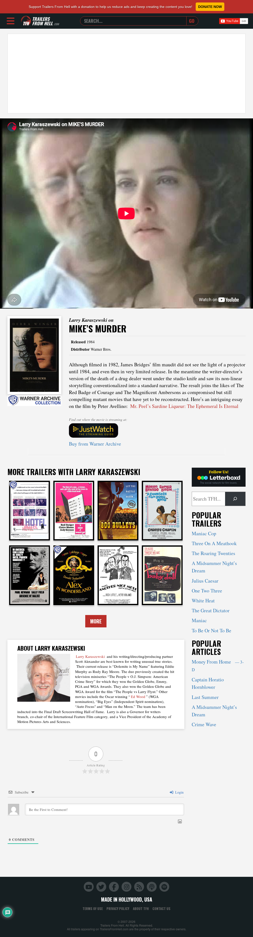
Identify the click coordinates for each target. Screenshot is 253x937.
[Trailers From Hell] (26, 21)
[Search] (235, 499)
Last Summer (205, 697)
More (96, 621)
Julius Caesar (205, 580)
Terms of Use (93, 908)
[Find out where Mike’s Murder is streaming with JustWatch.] (157, 430)
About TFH (141, 908)
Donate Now (210, 7)
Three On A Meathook (214, 543)
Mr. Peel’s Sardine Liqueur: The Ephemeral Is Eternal (184, 406)
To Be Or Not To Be (211, 630)
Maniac (199, 620)
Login (179, 792)
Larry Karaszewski (90, 656)
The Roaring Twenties (213, 553)
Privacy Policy (117, 908)
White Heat (203, 600)
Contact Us (161, 908)
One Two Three (207, 590)
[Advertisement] (126, 73)
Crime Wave (204, 724)
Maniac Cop (204, 533)
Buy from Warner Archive (95, 443)
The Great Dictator (211, 610)
